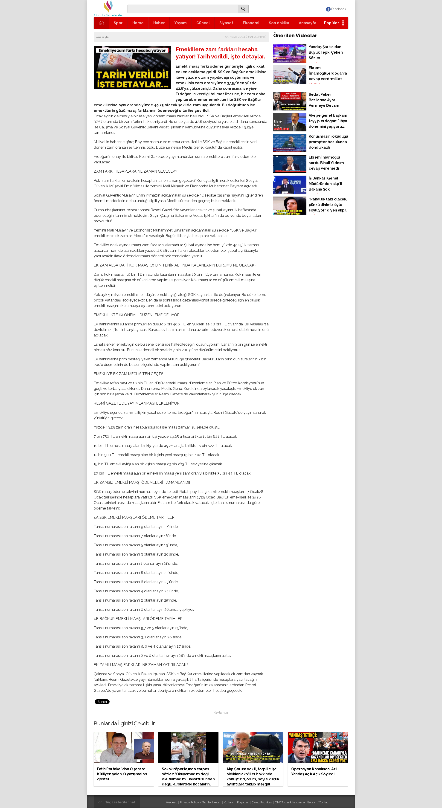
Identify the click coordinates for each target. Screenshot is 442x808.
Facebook (338, 9)
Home (138, 23)
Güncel (203, 23)
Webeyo (171, 802)
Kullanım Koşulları (236, 802)
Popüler (331, 23)
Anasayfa (307, 23)
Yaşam (180, 23)
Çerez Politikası (262, 802)
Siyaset (226, 23)
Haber (159, 23)
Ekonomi (251, 23)
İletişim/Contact (318, 802)
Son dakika (279, 23)
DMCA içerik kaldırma (290, 802)
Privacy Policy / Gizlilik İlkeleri (200, 802)
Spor (118, 23)
